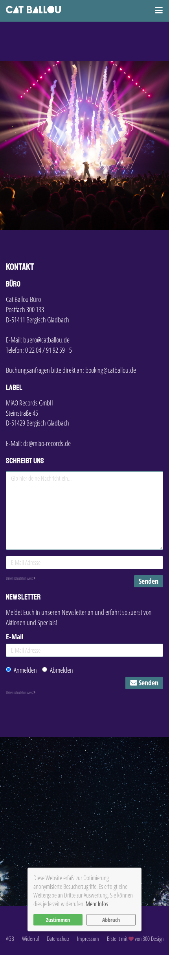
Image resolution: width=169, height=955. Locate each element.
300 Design (153, 938)
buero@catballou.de (46, 339)
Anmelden (25, 670)
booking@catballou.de (110, 370)
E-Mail (14, 636)
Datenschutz (58, 938)
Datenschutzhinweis (19, 578)
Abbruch (111, 920)
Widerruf (30, 938)
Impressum (88, 938)
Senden (148, 581)
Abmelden (61, 670)
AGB (10, 938)
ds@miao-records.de (47, 443)
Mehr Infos (97, 903)
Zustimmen (58, 920)
